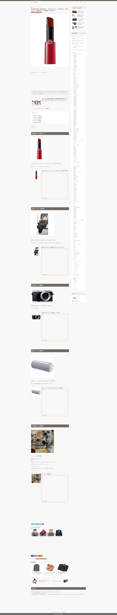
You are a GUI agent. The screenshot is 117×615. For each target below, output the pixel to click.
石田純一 (75, 62)
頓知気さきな (76, 167)
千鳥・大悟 (75, 157)
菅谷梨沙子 (75, 136)
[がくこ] (42, 452)
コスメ (40, 12)
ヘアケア (75, 256)
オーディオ (32, 12)
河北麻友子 (75, 96)
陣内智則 (75, 134)
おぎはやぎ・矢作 (76, 85)
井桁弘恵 (75, 61)
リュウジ (75, 230)
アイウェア (76, 263)
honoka (75, 195)
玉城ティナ (75, 156)
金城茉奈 (75, 106)
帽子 (75, 275)
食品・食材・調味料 (77, 240)
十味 (74, 163)
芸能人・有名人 (74, 52)
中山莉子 (75, 171)
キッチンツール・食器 (77, 244)
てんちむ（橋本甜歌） (77, 162)
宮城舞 (75, 212)
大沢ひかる (75, 79)
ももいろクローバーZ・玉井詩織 (79, 219)
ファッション (76, 262)
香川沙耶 (75, 88)
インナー (75, 267)
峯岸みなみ (75, 211)
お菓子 (75, 241)
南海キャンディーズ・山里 (78, 172)
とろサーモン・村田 (77, 166)
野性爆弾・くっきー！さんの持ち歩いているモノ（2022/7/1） (78, 43)
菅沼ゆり (75, 135)
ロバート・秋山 (76, 232)
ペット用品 (75, 280)
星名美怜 (75, 193)
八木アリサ (75, 221)
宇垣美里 (75, 67)
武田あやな (75, 149)
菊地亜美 (75, 101)
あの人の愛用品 (34, 2)
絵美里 (75, 74)
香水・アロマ (76, 250)
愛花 (74, 75)
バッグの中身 (76, 274)
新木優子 (75, 57)
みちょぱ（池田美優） (77, 207)
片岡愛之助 (75, 90)
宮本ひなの (75, 215)
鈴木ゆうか (75, 138)
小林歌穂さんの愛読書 (37, 122)
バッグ (75, 273)
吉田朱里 (75, 228)
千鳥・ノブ (75, 158)
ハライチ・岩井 (76, 180)
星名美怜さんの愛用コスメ (38, 115)
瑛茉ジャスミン (76, 73)
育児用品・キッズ (76, 278)
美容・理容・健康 (76, 252)
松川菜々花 (75, 199)
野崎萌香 (75, 178)
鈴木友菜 (75, 139)
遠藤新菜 (75, 77)
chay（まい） (76, 160)
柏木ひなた (75, 89)
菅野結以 (75, 100)
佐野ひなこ (75, 124)
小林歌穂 (75, 111)
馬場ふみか (75, 179)
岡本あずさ (75, 83)
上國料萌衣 (75, 94)
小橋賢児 (75, 110)
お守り (75, 257)
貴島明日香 (75, 102)
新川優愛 (75, 133)
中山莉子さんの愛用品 (37, 118)
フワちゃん (75, 191)
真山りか (75, 202)
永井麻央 (75, 168)
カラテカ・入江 (76, 95)
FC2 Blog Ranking (75, 300)
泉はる (75, 63)
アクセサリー (76, 264)
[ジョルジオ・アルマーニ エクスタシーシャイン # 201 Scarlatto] (39, 159)
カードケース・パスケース (78, 261)
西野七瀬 (75, 174)
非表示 (34, 126)
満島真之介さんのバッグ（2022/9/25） (78, 38)
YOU (74, 224)
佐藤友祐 (75, 123)
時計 (75, 272)
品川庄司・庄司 (76, 130)
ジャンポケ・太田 (76, 132)
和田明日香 (75, 233)
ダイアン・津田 (76, 144)
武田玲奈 (75, 150)
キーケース (75, 260)
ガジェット (36, 12)
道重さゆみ (75, 206)
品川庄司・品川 (76, 129)
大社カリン (75, 78)
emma (75, 72)
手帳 (75, 283)
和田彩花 (75, 234)
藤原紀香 (75, 189)
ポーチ (75, 277)
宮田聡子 (75, 213)
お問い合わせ (63, 612)
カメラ (75, 249)
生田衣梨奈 (75, 60)
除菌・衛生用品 (76, 253)
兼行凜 (75, 93)
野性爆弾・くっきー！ (77, 222)
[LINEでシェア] (42, 556)
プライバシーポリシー (55, 612)
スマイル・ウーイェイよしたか (78, 140)
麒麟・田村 (75, 105)
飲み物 (75, 242)
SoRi (74, 143)
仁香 (74, 173)
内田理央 (75, 68)
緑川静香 (75, 210)
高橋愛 (75, 147)
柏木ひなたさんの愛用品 (37, 117)
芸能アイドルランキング (76, 301)
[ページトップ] (115, 613)
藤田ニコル (75, 188)
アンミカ (75, 58)
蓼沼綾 (75, 152)
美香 (74, 205)
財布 (74, 258)
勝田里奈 (75, 91)
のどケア (75, 255)
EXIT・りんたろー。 (77, 69)
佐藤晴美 (75, 122)
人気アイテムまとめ (75, 289)
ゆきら (75, 227)
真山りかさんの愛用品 (37, 120)
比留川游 (75, 185)
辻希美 (75, 161)
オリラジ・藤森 (76, 86)
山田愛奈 (75, 223)
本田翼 (75, 196)
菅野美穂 (75, 99)
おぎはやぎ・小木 (76, 84)
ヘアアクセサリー (77, 266)
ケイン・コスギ (76, 107)
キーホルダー (76, 268)
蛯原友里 (75, 71)
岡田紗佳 (75, 80)
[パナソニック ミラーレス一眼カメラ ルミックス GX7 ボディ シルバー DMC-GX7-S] (42, 301)
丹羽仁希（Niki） (76, 177)
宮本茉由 (75, 216)
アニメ (75, 286)
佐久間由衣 (75, 118)
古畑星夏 (75, 190)
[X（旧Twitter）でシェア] (32, 556)
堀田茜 (75, 194)
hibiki (74, 183)
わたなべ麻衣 (76, 235)
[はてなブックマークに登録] (36, 556)
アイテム (73, 239)
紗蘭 (74, 127)
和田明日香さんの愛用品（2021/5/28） (78, 36)
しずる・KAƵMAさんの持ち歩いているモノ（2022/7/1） (78, 47)
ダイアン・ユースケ (77, 145)
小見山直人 (75, 113)
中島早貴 (75, 169)
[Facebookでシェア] (34, 556)
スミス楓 (75, 141)
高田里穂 (75, 146)
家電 (74, 245)
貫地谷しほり (76, 97)
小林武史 (75, 112)
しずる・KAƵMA (76, 128)
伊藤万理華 (75, 66)
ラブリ (75, 229)
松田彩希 (75, 200)
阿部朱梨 (75, 56)
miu (74, 204)
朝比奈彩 (75, 55)
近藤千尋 (75, 116)
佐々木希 (75, 119)
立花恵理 (75, 151)
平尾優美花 (75, 184)
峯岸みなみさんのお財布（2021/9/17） (78, 40)
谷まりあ (75, 155)
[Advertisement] (50, 79)
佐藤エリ (75, 121)
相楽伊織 (75, 117)
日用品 (75, 279)
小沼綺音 (75, 108)
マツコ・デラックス (77, 201)
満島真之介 (75, 208)
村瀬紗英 (75, 217)
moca (74, 218)
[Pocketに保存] (38, 556)
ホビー (75, 285)
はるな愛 (75, 182)
